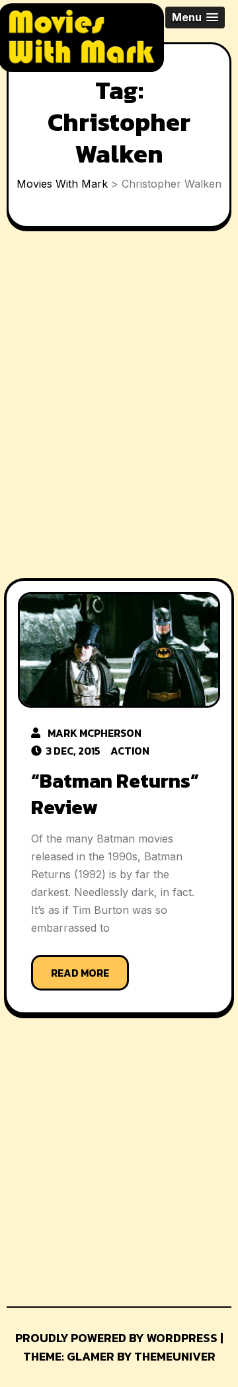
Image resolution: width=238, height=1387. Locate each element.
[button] (195, 17)
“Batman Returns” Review (115, 794)
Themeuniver (175, 1356)
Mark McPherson (94, 733)
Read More (80, 973)
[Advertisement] (119, 406)
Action (129, 751)
